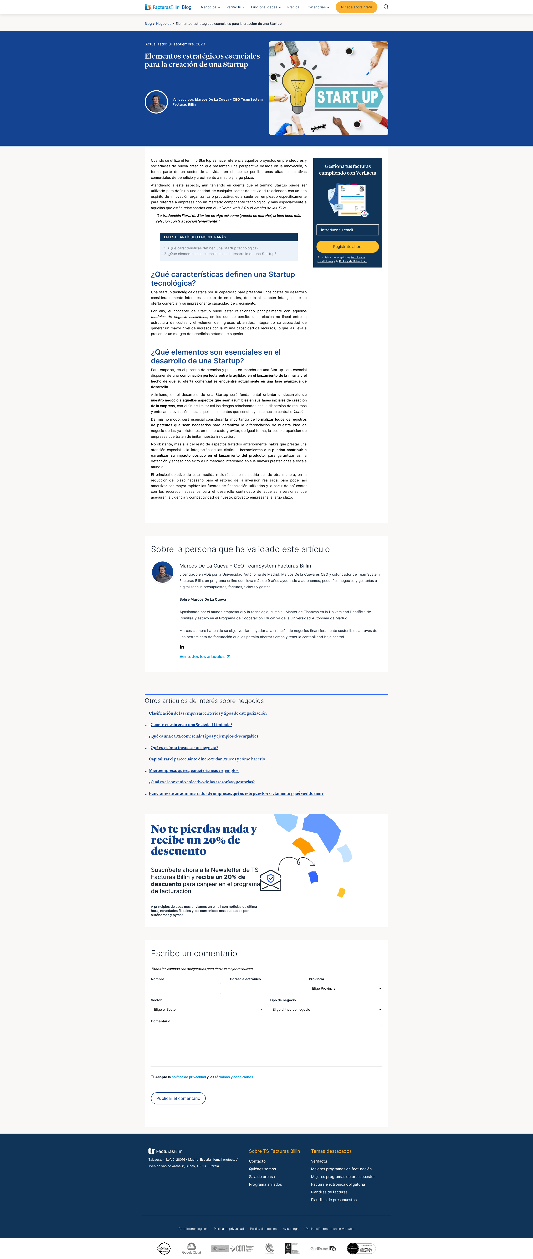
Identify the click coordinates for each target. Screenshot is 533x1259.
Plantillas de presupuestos (334, 1200)
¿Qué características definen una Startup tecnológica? (211, 248)
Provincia (316, 979)
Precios (293, 7)
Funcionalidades (264, 7)
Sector (156, 1000)
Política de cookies (263, 1229)
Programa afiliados (265, 1184)
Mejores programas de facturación (341, 1169)
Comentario (160, 1021)
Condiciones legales (193, 1229)
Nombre (157, 979)
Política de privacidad (229, 1229)
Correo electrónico (245, 979)
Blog (148, 23)
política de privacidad (189, 1077)
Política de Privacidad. (353, 261)
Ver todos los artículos (202, 656)
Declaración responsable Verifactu (330, 1229)
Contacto (257, 1161)
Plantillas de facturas (329, 1192)
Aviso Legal (291, 1229)
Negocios (208, 7)
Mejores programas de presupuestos (343, 1176)
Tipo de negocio (283, 1000)
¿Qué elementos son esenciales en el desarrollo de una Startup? (220, 254)
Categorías (317, 7)
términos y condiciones (234, 1077)
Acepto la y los (203, 1077)
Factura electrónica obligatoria (338, 1184)
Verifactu (234, 7)
